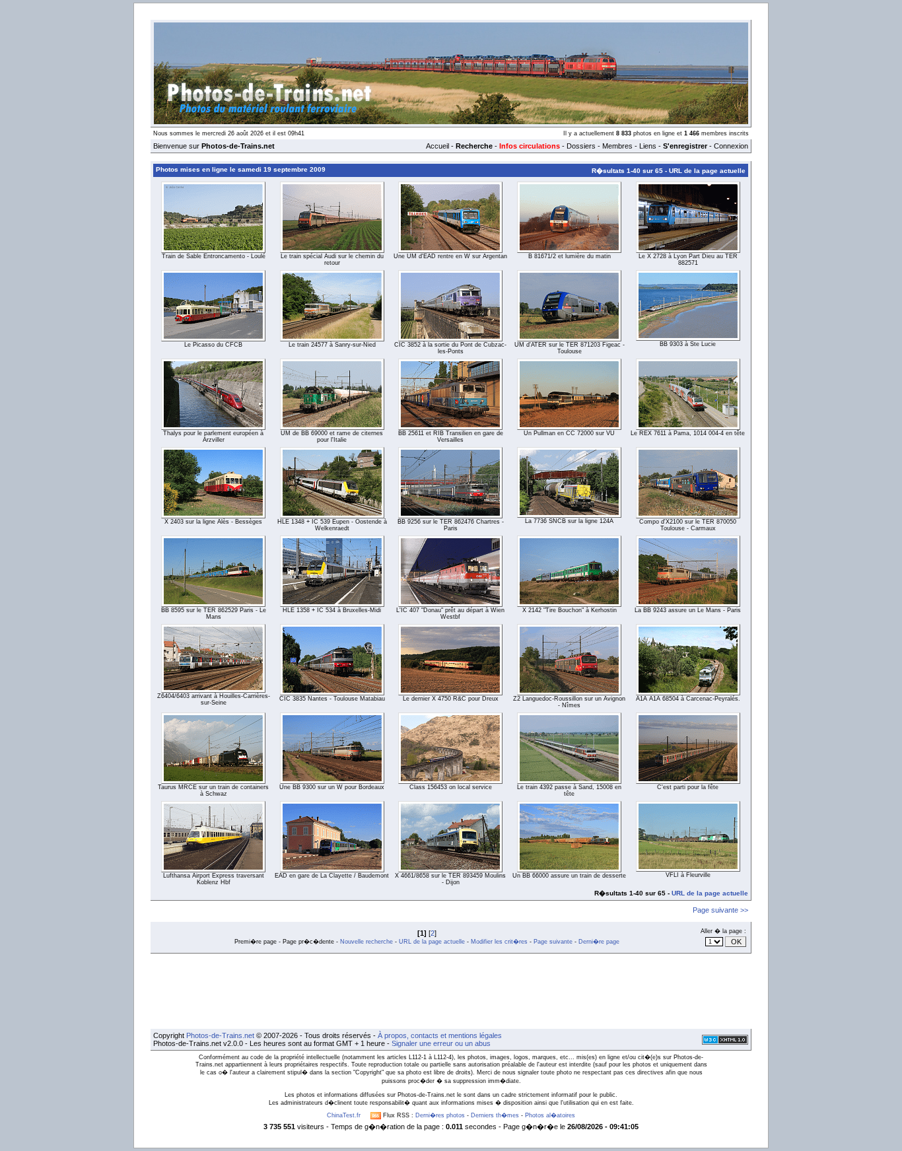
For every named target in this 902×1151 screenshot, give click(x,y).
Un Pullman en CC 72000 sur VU (569, 433)
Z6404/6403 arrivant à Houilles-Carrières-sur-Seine (213, 699)
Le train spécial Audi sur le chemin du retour (332, 259)
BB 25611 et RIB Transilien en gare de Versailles (450, 436)
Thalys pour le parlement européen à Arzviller (213, 436)
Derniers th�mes (495, 1115)
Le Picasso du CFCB (213, 344)
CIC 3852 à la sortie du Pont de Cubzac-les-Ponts (450, 348)
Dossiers (581, 146)
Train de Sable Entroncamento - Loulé (213, 256)
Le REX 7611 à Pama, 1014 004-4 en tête (688, 433)
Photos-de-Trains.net (220, 1035)
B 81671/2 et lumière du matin (569, 256)
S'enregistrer (685, 146)
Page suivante (553, 941)
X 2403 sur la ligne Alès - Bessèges (213, 521)
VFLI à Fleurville (688, 875)
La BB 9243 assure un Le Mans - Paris (688, 610)
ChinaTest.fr (344, 1115)
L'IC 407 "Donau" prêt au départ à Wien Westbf (450, 613)
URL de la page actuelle (707, 170)
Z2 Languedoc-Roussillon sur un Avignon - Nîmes (569, 702)
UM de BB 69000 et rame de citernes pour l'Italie (332, 436)
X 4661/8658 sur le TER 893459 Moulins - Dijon (450, 879)
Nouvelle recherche (366, 941)
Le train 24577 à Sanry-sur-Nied (332, 344)
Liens (647, 146)
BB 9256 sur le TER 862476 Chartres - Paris (451, 525)
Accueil (437, 146)
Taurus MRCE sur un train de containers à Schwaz (213, 790)
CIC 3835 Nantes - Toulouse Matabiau (332, 698)
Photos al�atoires (550, 1115)
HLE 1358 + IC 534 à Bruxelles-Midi (332, 610)
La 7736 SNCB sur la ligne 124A (569, 521)
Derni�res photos (440, 1115)
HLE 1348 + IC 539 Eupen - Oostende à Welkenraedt (332, 525)
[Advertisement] (451, 991)
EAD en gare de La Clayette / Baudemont (332, 875)
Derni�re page (598, 941)
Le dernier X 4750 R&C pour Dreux (451, 698)
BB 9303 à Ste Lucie (688, 344)
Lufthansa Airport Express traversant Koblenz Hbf (213, 879)
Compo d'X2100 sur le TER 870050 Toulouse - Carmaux (687, 525)
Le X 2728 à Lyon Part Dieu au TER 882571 (688, 259)
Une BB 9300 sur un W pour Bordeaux (331, 787)
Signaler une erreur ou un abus (441, 1043)
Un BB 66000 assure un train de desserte (569, 875)
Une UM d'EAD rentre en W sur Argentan (450, 256)
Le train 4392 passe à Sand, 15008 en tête (569, 790)
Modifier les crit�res (499, 941)
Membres (617, 146)
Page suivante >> (720, 910)
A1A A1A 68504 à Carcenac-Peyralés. (688, 698)
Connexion (731, 146)
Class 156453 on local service (450, 787)
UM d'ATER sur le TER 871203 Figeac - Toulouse (569, 348)
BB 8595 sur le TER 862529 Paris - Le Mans (213, 613)
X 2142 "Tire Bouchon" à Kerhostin (569, 610)
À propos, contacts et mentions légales (440, 1035)
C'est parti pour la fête (687, 787)
